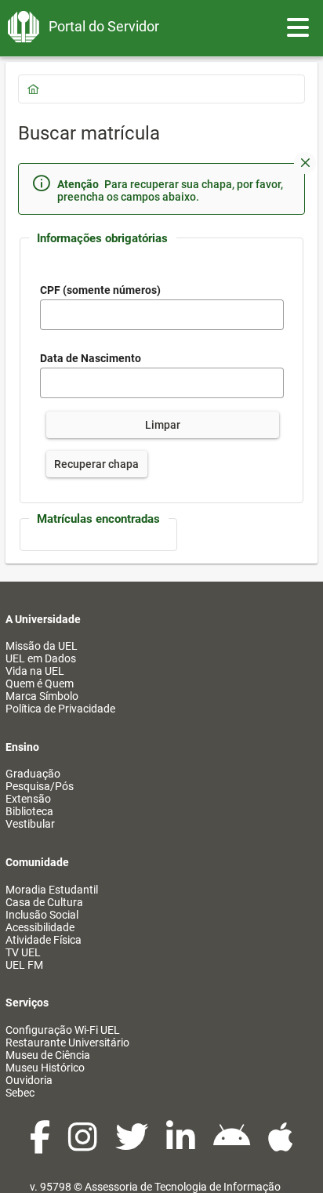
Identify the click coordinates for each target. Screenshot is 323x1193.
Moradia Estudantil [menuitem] (51, 889)
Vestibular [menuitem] (30, 824)
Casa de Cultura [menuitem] (44, 902)
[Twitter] (133, 1145)
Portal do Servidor (104, 26)
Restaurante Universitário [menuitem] (67, 1042)
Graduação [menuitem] (32, 773)
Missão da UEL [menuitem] (41, 646)
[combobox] (162, 383)
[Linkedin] (182, 1145)
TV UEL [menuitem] (23, 952)
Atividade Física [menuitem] (43, 940)
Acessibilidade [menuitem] (39, 927)
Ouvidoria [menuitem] (29, 1080)
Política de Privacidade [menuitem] (60, 708)
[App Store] (280, 1145)
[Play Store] (232, 1145)
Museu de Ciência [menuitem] (47, 1055)
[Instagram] (84, 1145)
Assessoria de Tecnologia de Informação (183, 1186)
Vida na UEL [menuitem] (34, 671)
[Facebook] (41, 1145)
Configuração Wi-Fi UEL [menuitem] (62, 1030)
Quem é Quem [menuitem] (39, 683)
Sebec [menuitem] (19, 1092)
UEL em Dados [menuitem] (40, 658)
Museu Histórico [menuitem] (45, 1067)
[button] (305, 163)
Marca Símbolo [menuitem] (41, 696)
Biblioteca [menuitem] (29, 811)
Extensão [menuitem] (28, 798)
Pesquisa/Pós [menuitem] (39, 786)
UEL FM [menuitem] (24, 965)
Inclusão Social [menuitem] (41, 914)
